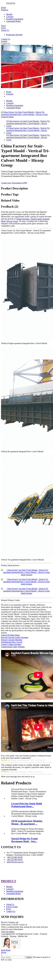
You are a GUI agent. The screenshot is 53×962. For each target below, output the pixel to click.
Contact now (6, 183)
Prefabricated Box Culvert (11, 642)
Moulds (9, 14)
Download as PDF (19, 183)
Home (3, 7)
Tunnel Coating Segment (11, 644)
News (3, 26)
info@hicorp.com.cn (15, 862)
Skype (3, 952)
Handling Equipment (14, 19)
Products (4, 10)
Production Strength (14, 35)
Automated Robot (13, 21)
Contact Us (5, 39)
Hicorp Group (12, 221)
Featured (9, 94)
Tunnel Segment (22, 219)
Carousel (9, 16)
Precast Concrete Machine (11, 640)
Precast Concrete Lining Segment (14, 637)
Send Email (5, 950)
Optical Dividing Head (10, 635)
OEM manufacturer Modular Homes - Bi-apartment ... (26, 822)
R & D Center (12, 907)
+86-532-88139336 (15, 857)
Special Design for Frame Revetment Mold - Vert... (24, 840)
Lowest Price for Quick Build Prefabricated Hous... (26, 805)
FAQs (3, 28)
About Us (5, 30)
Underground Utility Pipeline (13, 647)
